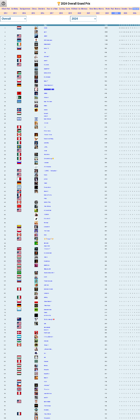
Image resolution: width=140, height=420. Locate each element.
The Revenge (47, 406)
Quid (45, 323)
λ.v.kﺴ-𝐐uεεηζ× (48, 336)
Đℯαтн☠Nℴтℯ (47, 187)
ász (45, 353)
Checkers (41, 9)
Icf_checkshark (48, 253)
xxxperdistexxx (48, 393)
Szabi (45, 150)
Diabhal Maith (47, 44)
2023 (107, 13)
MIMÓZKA (46, 265)
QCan (45, 235)
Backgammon (25, 9)
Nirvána (45, 365)
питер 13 (46, 48)
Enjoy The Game (48, 101)
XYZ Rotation (47, 166)
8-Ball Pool (6, 9)
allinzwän (46, 243)
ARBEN (45, 93)
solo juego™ (47, 385)
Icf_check (46, 64)
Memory (84, 9)
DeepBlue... (47, 410)
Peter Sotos (47, 131)
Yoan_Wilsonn (47, 414)
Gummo (46, 109)
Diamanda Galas (48, 309)
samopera (46, 293)
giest (45, 32)
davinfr (45, 60)
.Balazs (46, 257)
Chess (34, 9)
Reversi (118, 9)
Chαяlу (45, 312)
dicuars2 (46, 191)
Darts (68, 9)
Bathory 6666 (47, 73)
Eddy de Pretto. (48, 195)
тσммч (45, 183)
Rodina (45, 105)
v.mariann (46, 162)
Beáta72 (46, 330)
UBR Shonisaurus (48, 40)
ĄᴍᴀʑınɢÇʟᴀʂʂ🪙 (49, 158)
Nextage (46, 222)
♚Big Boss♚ (47, 269)
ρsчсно (45, 179)
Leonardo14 (47, 226)
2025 (125, 13)
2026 (134, 13)
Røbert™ (46, 81)
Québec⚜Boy (47, 202)
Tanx (130, 9)
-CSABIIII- (46, 214)
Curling (62, 9)
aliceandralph (47, 327)
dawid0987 (47, 69)
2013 (14, 13)
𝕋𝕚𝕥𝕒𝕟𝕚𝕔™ (47, 249)
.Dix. (45, 52)
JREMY (45, 36)
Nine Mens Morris (96, 9)
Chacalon (46, 361)
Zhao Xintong (47, 206)
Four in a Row (52, 9)
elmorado (46, 341)
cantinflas (46, 143)
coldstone (46, 285)
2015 (33, 13)
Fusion (45, 175)
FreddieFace (47, 261)
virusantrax (47, 154)
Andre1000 (47, 246)
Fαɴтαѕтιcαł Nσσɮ (48, 138)
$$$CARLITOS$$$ (48, 289)
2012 (5, 13)
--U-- (45, 127)
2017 (51, 13)
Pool (112, 9)
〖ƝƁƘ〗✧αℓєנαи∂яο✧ (50, 171)
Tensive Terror (48, 134)
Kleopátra (46, 369)
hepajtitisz (47, 373)
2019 (70, 13)
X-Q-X (45, 381)
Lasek (45, 277)
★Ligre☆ (46, 345)
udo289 (46, 397)
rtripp (45, 198)
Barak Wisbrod (47, 119)
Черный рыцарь (48, 281)
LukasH (46, 116)
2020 (79, 13)
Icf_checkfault (47, 210)
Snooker (125, 9)
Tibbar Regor (47, 305)
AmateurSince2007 (49, 273)
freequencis (47, 418)
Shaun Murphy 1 (48, 301)
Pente (108, 9)
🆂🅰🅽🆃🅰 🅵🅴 (49, 89)
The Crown (47, 231)
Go (79, 9)
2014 (24, 13)
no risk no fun (47, 315)
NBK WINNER (47, 401)
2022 (97, 13)
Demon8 (46, 113)
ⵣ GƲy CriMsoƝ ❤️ (49, 319)
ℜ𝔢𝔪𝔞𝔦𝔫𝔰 (46, 389)
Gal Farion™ (46, 56)
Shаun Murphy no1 (48, 85)
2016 (42, 13)
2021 (88, 13)
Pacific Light (47, 333)
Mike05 (46, 378)
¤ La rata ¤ (47, 218)
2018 (60, 13)
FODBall (74, 9)
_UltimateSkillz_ (48, 349)
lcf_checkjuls (47, 77)
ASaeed (46, 97)
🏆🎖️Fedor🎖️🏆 (49, 239)
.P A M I (46, 123)
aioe (45, 357)
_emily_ (46, 147)
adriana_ (46, 297)
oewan (45, 28)
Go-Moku (14, 9)
